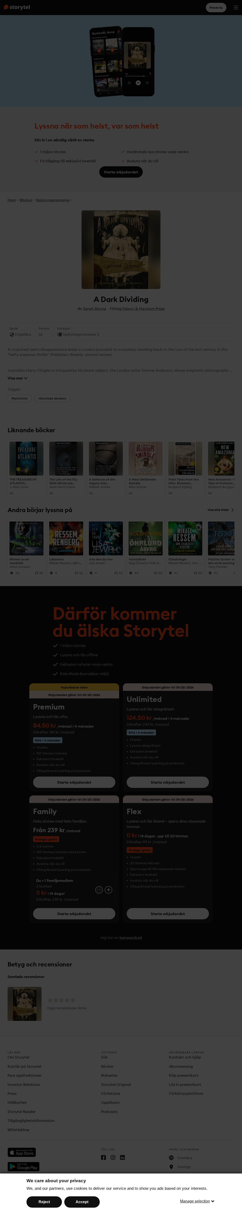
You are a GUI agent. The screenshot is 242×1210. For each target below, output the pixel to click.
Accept (82, 1202)
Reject (44, 1202)
